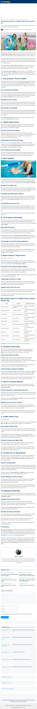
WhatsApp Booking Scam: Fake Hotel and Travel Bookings (22, 637)
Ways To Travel (6, 19)
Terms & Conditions (18, 705)
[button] (34, 1)
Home (2, 19)
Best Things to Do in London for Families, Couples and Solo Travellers (27, 575)
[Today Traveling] (5, 1)
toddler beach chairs (7, 142)
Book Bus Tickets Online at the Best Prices (8, 586)
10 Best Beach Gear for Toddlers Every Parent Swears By (18, 19)
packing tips (10, 535)
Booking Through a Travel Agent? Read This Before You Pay (22, 644)
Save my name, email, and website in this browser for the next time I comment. (17, 614)
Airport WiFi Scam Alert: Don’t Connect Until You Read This (22, 666)
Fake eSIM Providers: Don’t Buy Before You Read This (21, 659)
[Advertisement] (18, 11)
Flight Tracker (12, 705)
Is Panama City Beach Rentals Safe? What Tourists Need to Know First (23, 630)
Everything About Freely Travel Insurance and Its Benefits (17, 343)
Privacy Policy (24, 705)
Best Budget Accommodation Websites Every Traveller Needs (27, 580)
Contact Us (29, 705)
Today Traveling (16, 707)
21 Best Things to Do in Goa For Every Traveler (9, 580)
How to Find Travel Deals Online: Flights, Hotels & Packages (9, 575)
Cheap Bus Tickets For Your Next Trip (27, 585)
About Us (7, 705)
